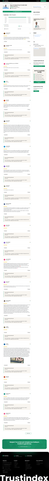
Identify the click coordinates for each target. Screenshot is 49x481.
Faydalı (6, 41)
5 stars (6, 17)
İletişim (16, 465)
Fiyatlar (16, 461)
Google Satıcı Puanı (28, 468)
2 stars (6, 21)
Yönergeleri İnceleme (29, 467)
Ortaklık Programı (17, 467)
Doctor (11, 3)
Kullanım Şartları (28, 464)
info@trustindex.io (5, 472)
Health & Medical (8, 3)
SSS (26, 469)
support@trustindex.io (19, 456)
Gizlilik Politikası (28, 465)
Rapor (29, 41)
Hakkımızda (16, 463)
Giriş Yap (36, 91)
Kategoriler (38, 464)
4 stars (6, 18)
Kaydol (27, 463)
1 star (5, 22)
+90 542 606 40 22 (37, 36)
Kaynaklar (16, 464)
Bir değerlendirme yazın (17, 11)
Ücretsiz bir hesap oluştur (38, 66)
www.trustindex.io (5, 471)
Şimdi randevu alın (29, 456)
